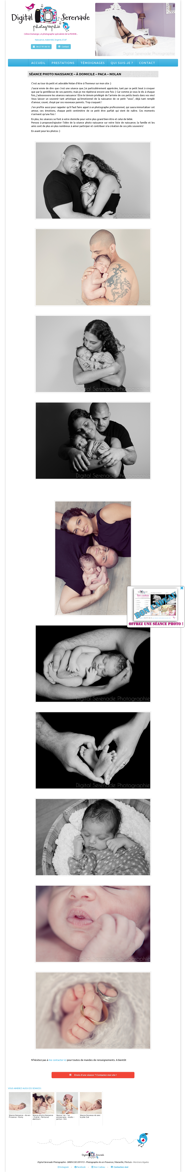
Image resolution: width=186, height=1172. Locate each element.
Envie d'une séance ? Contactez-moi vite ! (95, 1075)
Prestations (63, 62)
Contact (147, 62)
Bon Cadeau (99, 1167)
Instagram (64, 1167)
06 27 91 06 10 (43, 46)
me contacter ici (57, 1060)
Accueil (38, 62)
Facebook (81, 1167)
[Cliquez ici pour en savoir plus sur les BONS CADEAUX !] (152, 607)
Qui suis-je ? (122, 62)
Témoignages (93, 62)
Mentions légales (141, 1162)
